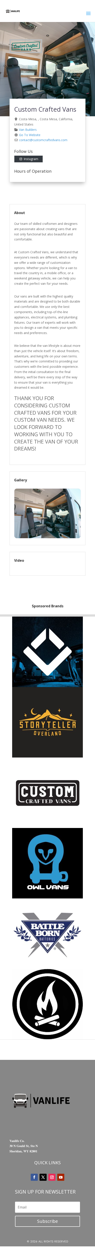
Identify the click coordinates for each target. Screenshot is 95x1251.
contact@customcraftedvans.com (43, 140)
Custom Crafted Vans (45, 109)
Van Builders (28, 130)
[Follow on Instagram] (51, 1177)
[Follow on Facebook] (34, 1177)
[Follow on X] (43, 1177)
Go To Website (29, 135)
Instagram (31, 159)
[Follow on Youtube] (60, 1177)
